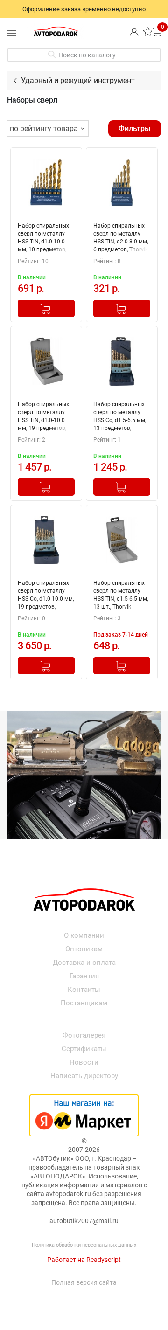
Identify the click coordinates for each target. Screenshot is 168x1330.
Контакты (84, 989)
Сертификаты (84, 1049)
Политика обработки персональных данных (84, 1245)
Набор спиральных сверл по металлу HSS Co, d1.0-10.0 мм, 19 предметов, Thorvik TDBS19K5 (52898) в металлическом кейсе (46, 596)
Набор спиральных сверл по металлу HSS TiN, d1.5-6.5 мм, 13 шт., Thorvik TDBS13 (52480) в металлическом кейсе (120, 596)
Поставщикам (84, 1003)
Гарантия (84, 976)
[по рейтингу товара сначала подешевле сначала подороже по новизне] (48, 128)
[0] (156, 31)
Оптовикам (84, 949)
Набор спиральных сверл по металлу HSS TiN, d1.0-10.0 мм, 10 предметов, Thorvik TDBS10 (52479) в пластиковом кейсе (43, 238)
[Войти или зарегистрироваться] (134, 31)
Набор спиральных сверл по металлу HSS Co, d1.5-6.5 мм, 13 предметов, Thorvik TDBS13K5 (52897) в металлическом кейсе (119, 417)
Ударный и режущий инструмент (78, 80)
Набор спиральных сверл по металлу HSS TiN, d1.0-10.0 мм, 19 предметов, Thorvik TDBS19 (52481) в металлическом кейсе (43, 417)
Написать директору (84, 1076)
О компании (84, 935)
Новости (84, 1062)
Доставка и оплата (84, 962)
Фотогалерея (84, 1035)
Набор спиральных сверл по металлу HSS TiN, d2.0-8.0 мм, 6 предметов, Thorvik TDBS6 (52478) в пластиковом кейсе (120, 238)
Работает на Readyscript (84, 1259)
